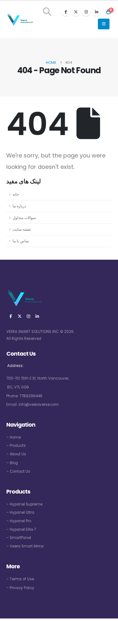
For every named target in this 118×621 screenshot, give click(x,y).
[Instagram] (86, 11)
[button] (47, 12)
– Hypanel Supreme (24, 504)
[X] (75, 11)
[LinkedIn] (96, 11)
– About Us (16, 454)
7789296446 (31, 396)
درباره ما (19, 206)
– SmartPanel (18, 537)
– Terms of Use (20, 579)
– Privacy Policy (20, 587)
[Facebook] (65, 11)
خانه (16, 194)
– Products (16, 445)
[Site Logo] (19, 20)
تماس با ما (21, 241)
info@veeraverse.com (39, 404)
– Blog (12, 462)
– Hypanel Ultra (20, 512)
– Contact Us (18, 471)
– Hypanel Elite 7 (21, 529)
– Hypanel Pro (18, 520)
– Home (13, 437)
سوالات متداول (24, 217)
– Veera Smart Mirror (25, 546)
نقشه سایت (22, 229)
